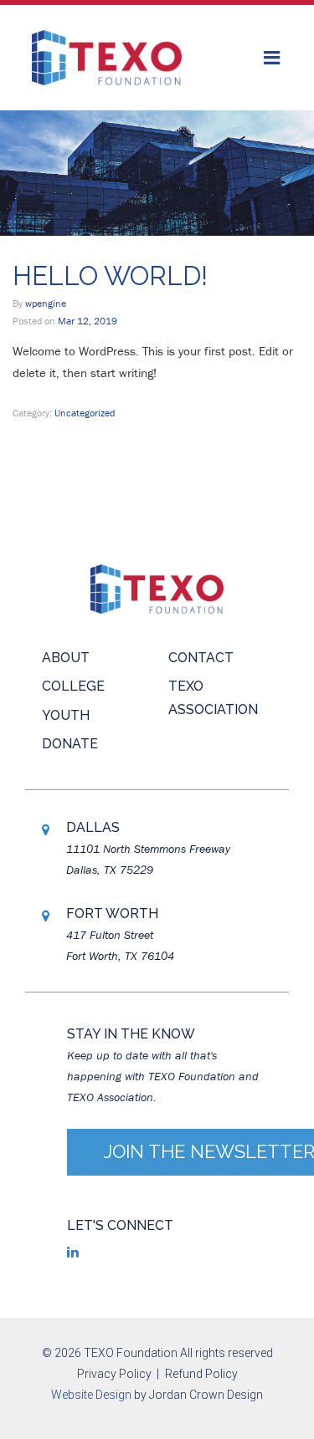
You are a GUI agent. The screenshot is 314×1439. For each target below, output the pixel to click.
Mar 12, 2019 (87, 320)
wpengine (45, 303)
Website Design (91, 1394)
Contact (201, 658)
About (66, 658)
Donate (70, 744)
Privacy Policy (114, 1373)
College (73, 686)
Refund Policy (201, 1373)
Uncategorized (84, 412)
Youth (66, 715)
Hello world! (110, 276)
